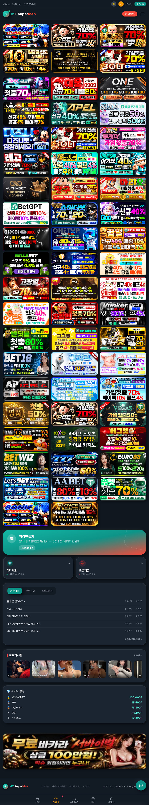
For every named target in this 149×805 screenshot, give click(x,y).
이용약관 (45, 786)
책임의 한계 (74, 786)
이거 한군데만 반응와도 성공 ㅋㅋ (23, 623)
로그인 (129, 4)
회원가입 (140, 4)
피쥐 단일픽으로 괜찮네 (18, 616)
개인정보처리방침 (59, 786)
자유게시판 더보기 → (133, 639)
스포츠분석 (47, 590)
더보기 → (138, 655)
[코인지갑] (121, 4)
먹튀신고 (30, 590)
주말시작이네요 (14, 608)
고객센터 (131, 14)
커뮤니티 (14, 590)
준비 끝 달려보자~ (16, 601)
